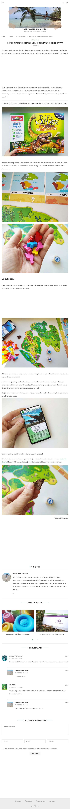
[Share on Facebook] (33, 567)
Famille (11, 36)
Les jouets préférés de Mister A (18, 634)
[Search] (67, 2)
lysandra (12, 685)
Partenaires (29, 801)
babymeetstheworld (20, 573)
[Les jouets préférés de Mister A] (18, 621)
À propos (18, 801)
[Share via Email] (39, 567)
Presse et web (40, 801)
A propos (52, 801)
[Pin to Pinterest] (37, 567)
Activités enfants (20, 36)
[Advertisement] (35, 72)
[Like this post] (31, 567)
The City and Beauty (16, 656)
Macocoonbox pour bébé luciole (52, 634)
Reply (66, 656)
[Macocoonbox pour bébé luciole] (52, 621)
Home (3, 36)
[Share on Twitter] (35, 567)
